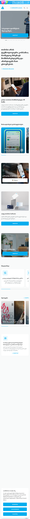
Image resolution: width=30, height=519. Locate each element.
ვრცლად (15, 35)
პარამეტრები (15, 509)
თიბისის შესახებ (7, 69)
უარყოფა (15, 514)
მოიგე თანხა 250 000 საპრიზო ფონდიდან (18, 2)
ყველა (26, 298)
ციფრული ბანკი (16, 8)
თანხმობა (15, 504)
